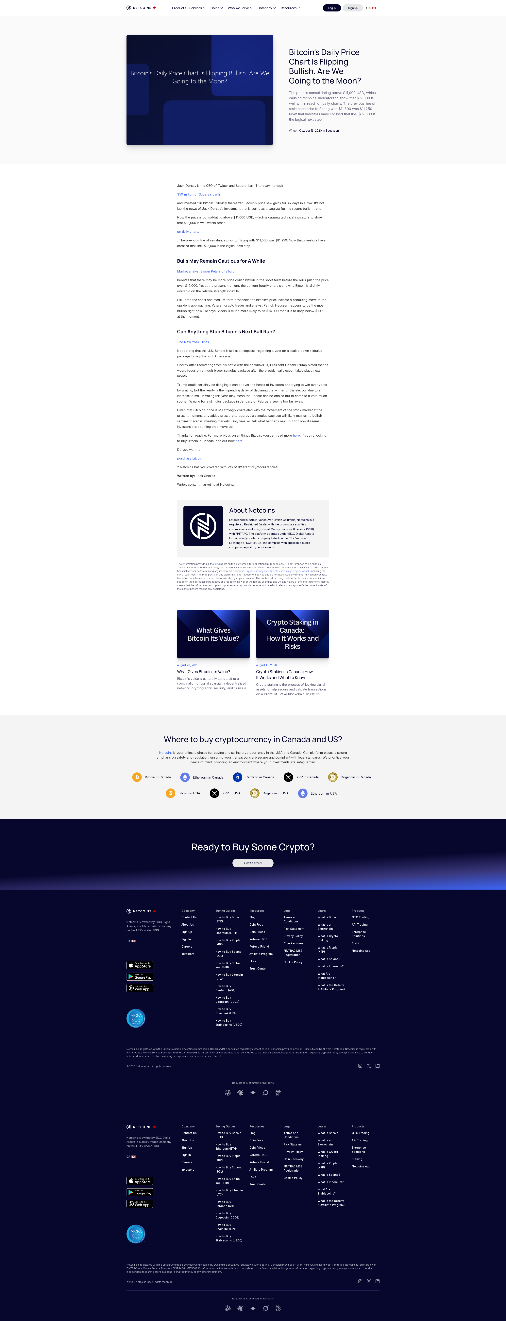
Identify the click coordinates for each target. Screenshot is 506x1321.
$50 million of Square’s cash (198, 194)
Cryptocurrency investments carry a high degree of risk (277, 571)
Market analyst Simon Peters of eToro (206, 271)
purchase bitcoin (189, 458)
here (296, 435)
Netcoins (165, 753)
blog (217, 563)
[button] (189, 8)
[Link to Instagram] (360, 1066)
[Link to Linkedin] (378, 1066)
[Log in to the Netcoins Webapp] (139, 988)
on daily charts (188, 232)
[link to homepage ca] (141, 7)
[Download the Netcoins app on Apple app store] (139, 965)
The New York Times (193, 342)
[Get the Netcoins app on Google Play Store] (139, 976)
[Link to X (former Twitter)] (369, 1066)
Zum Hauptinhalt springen (25, 8)
